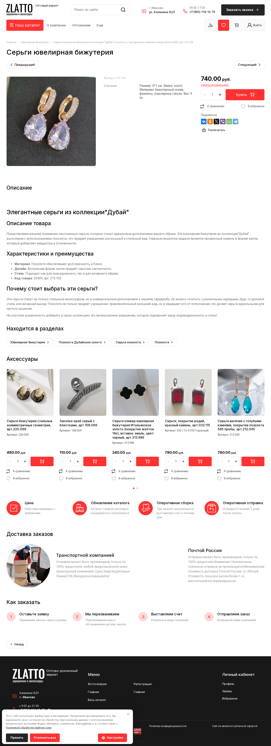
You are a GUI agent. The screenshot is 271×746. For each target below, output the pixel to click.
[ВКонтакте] (204, 121)
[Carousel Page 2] (137, 488)
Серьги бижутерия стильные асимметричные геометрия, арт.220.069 (29, 425)
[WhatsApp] (229, 121)
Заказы (227, 691)
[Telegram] (235, 121)
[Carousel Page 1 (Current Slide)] (134, 488)
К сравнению (215, 106)
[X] (216, 121)
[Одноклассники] (210, 121)
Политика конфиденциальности (167, 726)
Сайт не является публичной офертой (234, 726)
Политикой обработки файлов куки (28, 727)
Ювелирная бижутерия (35, 42)
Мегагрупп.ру (135, 741)
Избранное (229, 698)
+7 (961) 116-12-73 (202, 12)
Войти (257, 25)
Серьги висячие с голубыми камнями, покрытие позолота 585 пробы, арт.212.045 (241, 425)
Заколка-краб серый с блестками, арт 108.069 (78, 423)
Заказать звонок (240, 10)
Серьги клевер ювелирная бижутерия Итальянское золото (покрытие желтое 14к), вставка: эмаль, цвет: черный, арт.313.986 (133, 429)
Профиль (228, 683)
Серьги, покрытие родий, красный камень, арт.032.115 (187, 423)
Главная (11, 42)
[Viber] (223, 121)
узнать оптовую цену (215, 85)
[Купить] (42, 461)
